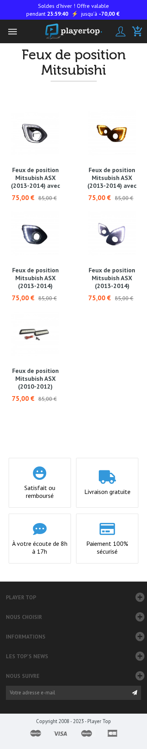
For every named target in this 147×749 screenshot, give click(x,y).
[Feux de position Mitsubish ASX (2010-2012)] (35, 334)
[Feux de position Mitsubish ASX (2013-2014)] (35, 233)
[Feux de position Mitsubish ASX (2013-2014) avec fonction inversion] (35, 133)
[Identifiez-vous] (120, 31)
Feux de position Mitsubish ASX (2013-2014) (35, 278)
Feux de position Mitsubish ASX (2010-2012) (35, 378)
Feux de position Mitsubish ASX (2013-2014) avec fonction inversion (35, 177)
